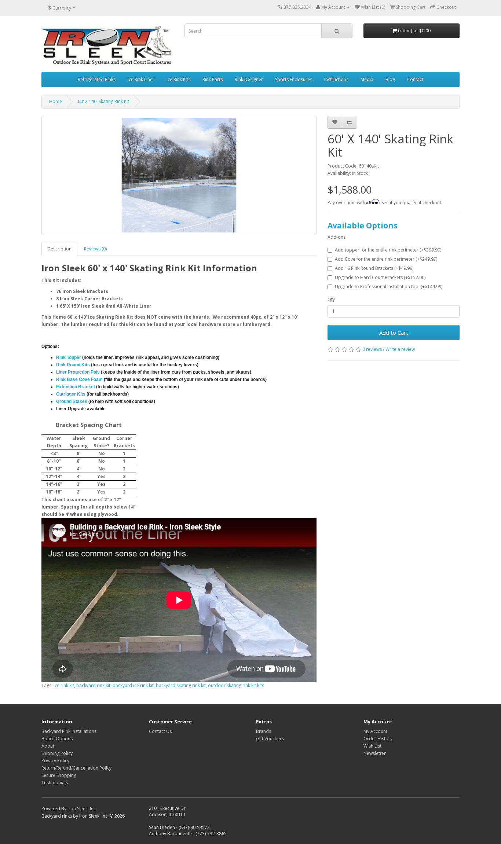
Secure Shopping (58, 775)
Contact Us (160, 731)
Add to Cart (393, 332)
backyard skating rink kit (181, 685)
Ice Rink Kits (178, 79)
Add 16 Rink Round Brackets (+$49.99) (374, 268)
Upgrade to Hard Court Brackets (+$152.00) (380, 277)
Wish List (372, 746)
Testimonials (54, 782)
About (47, 746)
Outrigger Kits (70, 394)
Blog (390, 79)
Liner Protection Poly (78, 372)
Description (59, 249)
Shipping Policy (57, 753)
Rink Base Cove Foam (79, 379)
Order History (377, 738)
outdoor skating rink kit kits (236, 685)
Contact (415, 79)
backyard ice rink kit (133, 685)
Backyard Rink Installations (68, 731)
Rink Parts (212, 79)
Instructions (336, 79)
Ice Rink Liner (141, 79)
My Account (375, 731)
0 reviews (372, 349)
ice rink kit (64, 685)
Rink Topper (68, 357)
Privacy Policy (55, 760)
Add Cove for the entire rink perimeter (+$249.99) (386, 259)
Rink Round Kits (73, 364)
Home (55, 101)
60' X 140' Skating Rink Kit (103, 101)
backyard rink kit (93, 685)
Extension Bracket (75, 386)
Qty (331, 299)
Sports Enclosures (293, 79)
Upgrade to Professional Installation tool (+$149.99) (388, 286)
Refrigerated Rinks (97, 79)
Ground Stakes (71, 401)
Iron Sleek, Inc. (82, 809)
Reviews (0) (95, 249)
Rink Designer (249, 79)
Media (367, 79)
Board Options (57, 738)
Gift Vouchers (270, 738)
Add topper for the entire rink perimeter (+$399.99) (388, 250)
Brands (263, 731)
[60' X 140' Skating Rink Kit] (179, 175)
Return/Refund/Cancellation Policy (76, 768)
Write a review (400, 349)
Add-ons (336, 237)
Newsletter (374, 753)
